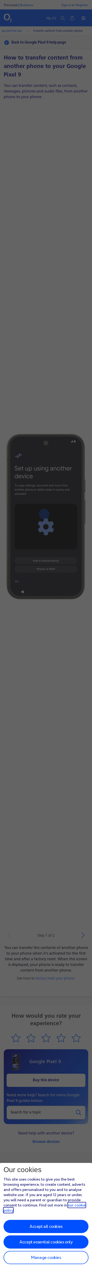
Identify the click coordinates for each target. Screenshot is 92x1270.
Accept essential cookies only (45, 1242)
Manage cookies (46, 1257)
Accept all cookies (46, 1226)
